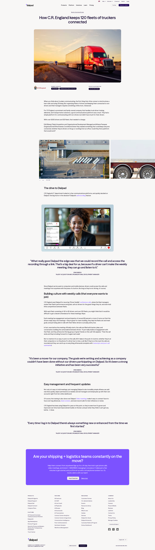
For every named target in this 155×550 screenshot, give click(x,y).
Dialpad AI (30, 519)
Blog (82, 508)
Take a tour (84, 478)
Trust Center (31, 532)
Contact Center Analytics (62, 515)
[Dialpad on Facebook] (109, 529)
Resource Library (86, 506)
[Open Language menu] (99, 1)
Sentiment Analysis (60, 525)
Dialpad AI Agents (33, 498)
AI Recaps (57, 508)
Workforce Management (61, 527)
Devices (83, 515)
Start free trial (73, 478)
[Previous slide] (40, 180)
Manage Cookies (113, 520)
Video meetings (81, 399)
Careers (110, 503)
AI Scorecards (58, 510)
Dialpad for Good (86, 518)
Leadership (111, 501)
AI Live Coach (58, 503)
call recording (80, 195)
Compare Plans (32, 508)
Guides (83, 513)
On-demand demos (86, 501)
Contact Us (111, 513)
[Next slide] (43, 180)
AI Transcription (59, 513)
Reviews (110, 508)
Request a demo (124, 5)
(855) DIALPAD (72, 545)
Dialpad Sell (31, 503)
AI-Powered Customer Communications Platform (35, 515)
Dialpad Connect (32, 506)
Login (128, 1)
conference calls (85, 302)
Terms (110, 515)
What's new (84, 510)
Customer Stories (86, 498)
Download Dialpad (114, 524)
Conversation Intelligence (62, 520)
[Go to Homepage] (32, 5)
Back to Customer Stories (77, 12)
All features (58, 498)
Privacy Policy (112, 518)
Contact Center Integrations (63, 518)
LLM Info (110, 510)
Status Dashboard (86, 525)
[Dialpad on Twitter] (113, 529)
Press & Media (112, 506)
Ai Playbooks (58, 506)
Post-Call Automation (61, 523)
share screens (65, 401)
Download (117, 1)
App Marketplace (32, 521)
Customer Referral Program (89, 523)
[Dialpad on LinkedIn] (117, 529)
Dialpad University (86, 520)
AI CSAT (57, 501)
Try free (114, 5)
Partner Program (32, 524)
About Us (110, 498)
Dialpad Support (32, 501)
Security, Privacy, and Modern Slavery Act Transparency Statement (36, 528)
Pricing (91, 5)
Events (83, 503)
